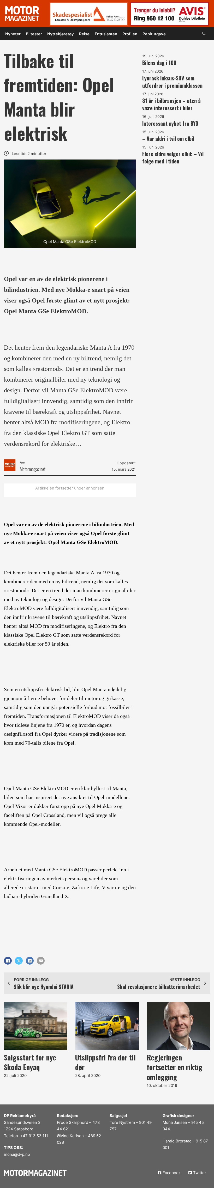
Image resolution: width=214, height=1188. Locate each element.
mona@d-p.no (17, 1154)
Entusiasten (106, 33)
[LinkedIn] (30, 961)
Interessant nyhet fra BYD (170, 123)
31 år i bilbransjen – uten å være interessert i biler (171, 104)
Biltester (34, 33)
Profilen (129, 33)
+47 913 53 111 (34, 1135)
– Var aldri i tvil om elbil (168, 138)
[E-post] (41, 961)
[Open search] (204, 33)
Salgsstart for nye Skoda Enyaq (30, 1062)
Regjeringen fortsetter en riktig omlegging (174, 1067)
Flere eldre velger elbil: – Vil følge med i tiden (173, 157)
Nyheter (13, 33)
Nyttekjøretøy (60, 33)
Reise (84, 33)
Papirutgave (154, 33)
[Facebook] (8, 961)
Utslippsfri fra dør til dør (105, 1062)
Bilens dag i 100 (159, 63)
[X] (19, 961)
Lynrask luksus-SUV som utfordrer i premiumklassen (172, 81)
